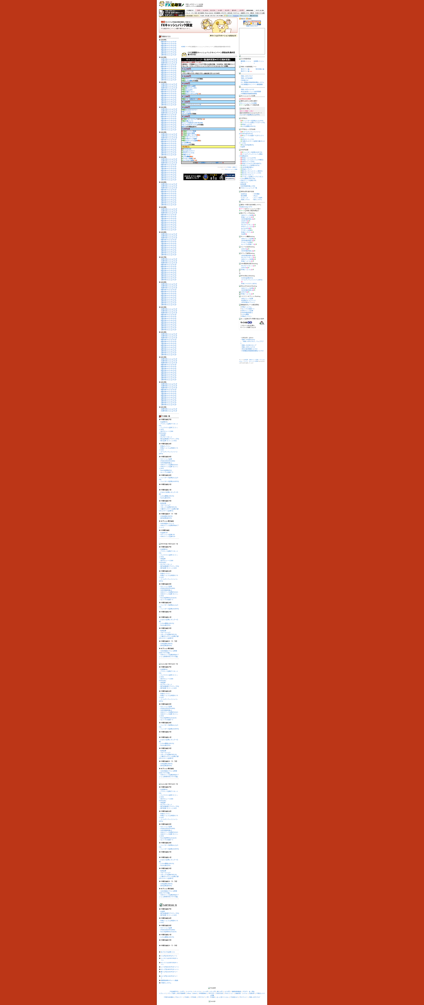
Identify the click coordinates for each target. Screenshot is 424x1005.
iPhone (256, 196)
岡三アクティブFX (191, 88)
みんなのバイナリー (191, 110)
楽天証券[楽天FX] (166, 518)
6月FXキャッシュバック (168, 45)
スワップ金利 (194, 13)
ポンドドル (212, 10)
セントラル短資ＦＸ (166, 472)
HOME (183, 46)
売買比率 (252, 13)
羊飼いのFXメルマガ (247, 89)
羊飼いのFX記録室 (247, 78)
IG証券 (162, 911)
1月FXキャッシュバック (168, 55)
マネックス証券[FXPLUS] (168, 507)
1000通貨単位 (217, 13)
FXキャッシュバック (244, 15)
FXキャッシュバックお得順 (248, 103)
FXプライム (185, 144)
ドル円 (198, 10)
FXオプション (236, 13)
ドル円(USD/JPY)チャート (169, 956)
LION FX (244, 223)
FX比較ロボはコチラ (245, 207)
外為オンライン (165, 446)
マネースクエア (165, 505)
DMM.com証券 (191, 86)
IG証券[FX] (163, 422)
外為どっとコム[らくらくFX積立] (252, 160)
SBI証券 (163, 435)
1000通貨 (256, 194)
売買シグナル (245, 199)
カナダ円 (241, 10)
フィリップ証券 (191, 131)
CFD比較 (207, 15)
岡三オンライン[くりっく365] (251, 173)
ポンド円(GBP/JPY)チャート (170, 969)
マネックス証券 (186, 113)
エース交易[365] (186, 142)
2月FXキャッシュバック (168, 53)
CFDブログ (213, 15)
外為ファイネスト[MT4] (248, 283)
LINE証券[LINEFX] (166, 516)
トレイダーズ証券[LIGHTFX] (169, 481)
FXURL (229, 167)
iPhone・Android (209, 13)
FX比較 (202, 15)
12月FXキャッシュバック (169, 59)
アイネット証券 (187, 158)
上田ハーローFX (192, 135)
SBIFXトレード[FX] (248, 161)
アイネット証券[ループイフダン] (252, 176)
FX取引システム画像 (260, 13)
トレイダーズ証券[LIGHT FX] (252, 152)
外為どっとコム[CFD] (249, 158)
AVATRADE (187, 149)
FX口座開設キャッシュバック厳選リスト (210, 162)
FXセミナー (196, 15)
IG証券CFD (164, 533)
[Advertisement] (238, 5)
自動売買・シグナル (244, 13)
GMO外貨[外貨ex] (166, 463)
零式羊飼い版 (260, 69)
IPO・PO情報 (219, 15)
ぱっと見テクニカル (227, 15)
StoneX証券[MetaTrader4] (168, 598)
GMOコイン (244, 182)
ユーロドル (205, 10)
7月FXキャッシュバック (168, 43)
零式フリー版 (245, 69)
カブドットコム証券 (191, 140)
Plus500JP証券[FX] (248, 145)
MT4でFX (224, 13)
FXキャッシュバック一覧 (249, 188)
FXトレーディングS (191, 93)
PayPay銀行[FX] (165, 498)
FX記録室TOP (190, 10)
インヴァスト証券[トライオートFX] (253, 122)
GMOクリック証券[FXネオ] (169, 465)
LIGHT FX (244, 221)
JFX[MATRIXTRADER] (167, 461)
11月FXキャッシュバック (169, 61)
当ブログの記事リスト (168, 952)
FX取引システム (166, 983)
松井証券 (163, 503)
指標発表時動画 (250, 10)
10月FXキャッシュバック (169, 63)
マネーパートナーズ (191, 137)
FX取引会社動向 (189, 15)
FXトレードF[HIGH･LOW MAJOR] (192, 123)
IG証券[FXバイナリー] (248, 300)
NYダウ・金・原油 (260, 10)
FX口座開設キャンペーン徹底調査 (252, 84)
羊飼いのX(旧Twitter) (248, 339)
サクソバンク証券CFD (167, 534)
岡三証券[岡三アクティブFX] (169, 439)
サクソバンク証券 (166, 459)
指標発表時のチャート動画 (169, 980)
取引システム (258, 199)
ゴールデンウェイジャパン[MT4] (251, 280)
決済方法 (244, 194)
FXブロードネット (166, 437)
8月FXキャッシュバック (168, 41)
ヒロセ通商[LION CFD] (247, 178)
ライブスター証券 (188, 160)
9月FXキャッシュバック (168, 65)
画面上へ (235, 167)
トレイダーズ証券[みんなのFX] (249, 115)
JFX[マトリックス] (189, 79)
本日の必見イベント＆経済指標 (251, 91)
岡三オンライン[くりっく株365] (252, 171)
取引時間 (244, 196)
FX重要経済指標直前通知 (249, 93)
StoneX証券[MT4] (166, 470)
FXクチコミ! (243, 997)
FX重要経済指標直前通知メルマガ (252, 351)
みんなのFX (189, 90)
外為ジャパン (189, 121)
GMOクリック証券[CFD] (248, 180)
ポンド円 (227, 10)
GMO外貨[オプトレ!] (167, 523)
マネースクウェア (192, 119)
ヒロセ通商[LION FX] (167, 496)
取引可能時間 (200, 13)
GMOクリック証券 (191, 139)
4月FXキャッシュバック (168, 49)
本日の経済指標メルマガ (249, 349)
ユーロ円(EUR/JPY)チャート (170, 967)
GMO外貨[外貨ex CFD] (247, 186)
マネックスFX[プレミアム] (189, 125)
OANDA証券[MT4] (247, 278)
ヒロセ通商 (189, 80)
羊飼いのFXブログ (253, 15)
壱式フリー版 (245, 71)
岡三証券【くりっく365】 (168, 441)
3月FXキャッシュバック (168, 51)
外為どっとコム (186, 112)
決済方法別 (230, 13)
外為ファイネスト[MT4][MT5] (251, 163)
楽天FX (184, 126)
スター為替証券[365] (192, 99)
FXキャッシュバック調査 (198, 26)
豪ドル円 (234, 10)
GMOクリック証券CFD (167, 536)
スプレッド (188, 13)
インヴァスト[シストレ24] (193, 104)
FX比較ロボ (235, 15)
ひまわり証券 (191, 133)
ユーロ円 (219, 10)
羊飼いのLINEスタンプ (249, 345)
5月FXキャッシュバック (168, 47)
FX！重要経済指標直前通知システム (252, 82)
